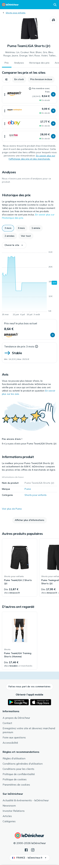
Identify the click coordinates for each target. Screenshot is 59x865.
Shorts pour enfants (16, 12)
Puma (28, 488)
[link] (19, 568)
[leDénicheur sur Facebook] (26, 849)
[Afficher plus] (4, 94)
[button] (6, 79)
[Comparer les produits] (53, 20)
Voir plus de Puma (12, 508)
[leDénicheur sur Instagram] (33, 849)
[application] (29, 284)
